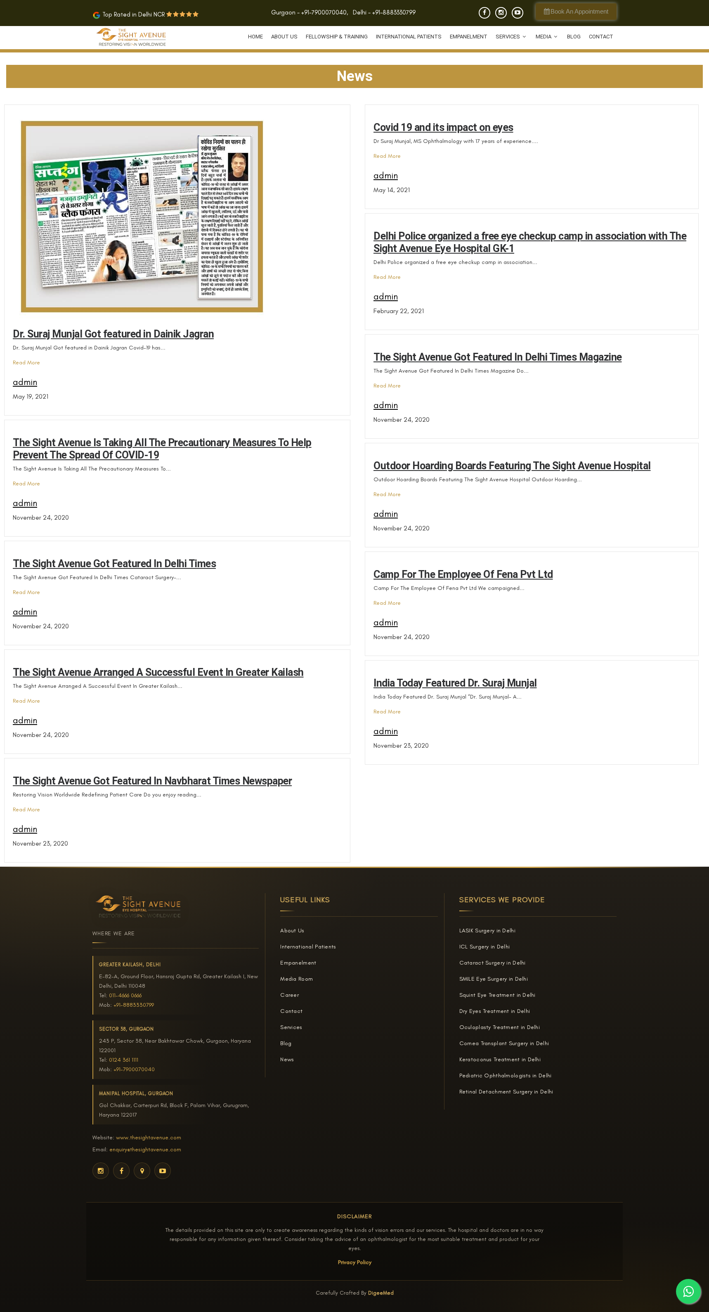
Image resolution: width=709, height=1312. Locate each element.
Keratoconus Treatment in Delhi (500, 1059)
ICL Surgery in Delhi (484, 946)
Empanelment (468, 36)
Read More (26, 362)
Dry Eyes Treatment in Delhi (494, 1011)
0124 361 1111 (123, 1059)
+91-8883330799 (394, 12)
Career (289, 994)
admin (25, 381)
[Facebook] (484, 13)
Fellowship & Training (337, 36)
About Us (284, 36)
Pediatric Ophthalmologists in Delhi (505, 1075)
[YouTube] (517, 13)
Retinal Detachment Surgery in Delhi (506, 1091)
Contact (601, 36)
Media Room (296, 978)
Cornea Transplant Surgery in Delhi (504, 1043)
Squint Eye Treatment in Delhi (497, 994)
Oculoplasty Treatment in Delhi (499, 1027)
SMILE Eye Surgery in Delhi (493, 978)
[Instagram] (501, 13)
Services (508, 36)
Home (255, 36)
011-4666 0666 (125, 995)
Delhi (359, 12)
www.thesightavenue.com (148, 1137)
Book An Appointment (578, 11)
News (287, 1059)
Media (544, 36)
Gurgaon (283, 12)
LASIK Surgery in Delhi (487, 930)
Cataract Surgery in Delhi (492, 962)
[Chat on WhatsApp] (688, 1291)
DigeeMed (381, 1293)
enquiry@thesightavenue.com (145, 1149)
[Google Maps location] (142, 1170)
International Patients (409, 36)
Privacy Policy (354, 1262)
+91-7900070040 (324, 12)
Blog (285, 1043)
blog (574, 36)
